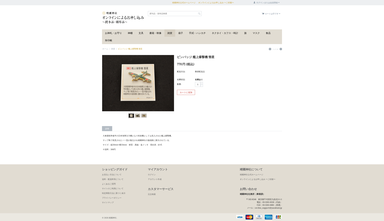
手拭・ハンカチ (197, 33)
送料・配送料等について (112, 179)
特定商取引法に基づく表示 (113, 193)
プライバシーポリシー (112, 197)
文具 (141, 33)
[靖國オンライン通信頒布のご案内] (123, 17)
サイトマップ (108, 202)
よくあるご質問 (109, 183)
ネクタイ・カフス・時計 (225, 33)
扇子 (180, 33)
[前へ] (270, 49)
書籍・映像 (155, 33)
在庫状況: (181, 79)
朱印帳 (108, 40)
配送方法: (181, 71)
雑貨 (169, 33)
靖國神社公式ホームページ (184, 2)
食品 (268, 33)
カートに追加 (186, 92)
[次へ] (281, 49)
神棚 (130, 33)
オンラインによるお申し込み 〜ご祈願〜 (216, 2)
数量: (179, 84)
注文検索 (152, 194)
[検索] (199, 14)
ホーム (105, 48)
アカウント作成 (155, 179)
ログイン (152, 174)
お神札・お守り (113, 33)
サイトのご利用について (112, 188)
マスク (256, 33)
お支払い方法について (112, 174)
